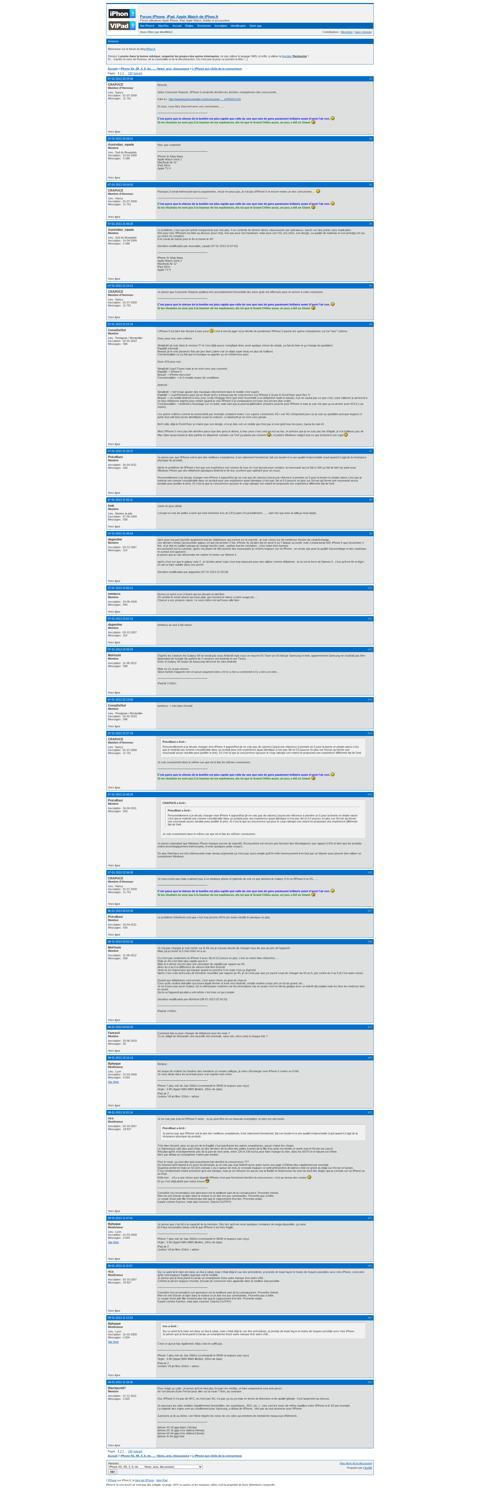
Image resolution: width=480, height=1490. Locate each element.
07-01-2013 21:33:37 (120, 451)
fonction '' (294, 56)
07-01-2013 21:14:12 (120, 285)
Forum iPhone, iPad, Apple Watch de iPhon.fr (179, 16)
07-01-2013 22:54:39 (120, 872)
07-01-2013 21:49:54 (120, 533)
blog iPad (162, 1480)
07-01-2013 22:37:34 (120, 733)
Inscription (220, 25)
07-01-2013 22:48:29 (120, 794)
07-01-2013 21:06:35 (120, 223)
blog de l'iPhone (144, 1480)
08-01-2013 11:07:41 (120, 1218)
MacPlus (163, 25)
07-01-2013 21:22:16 (120, 324)
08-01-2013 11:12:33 (120, 1317)
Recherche (204, 25)
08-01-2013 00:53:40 (120, 910)
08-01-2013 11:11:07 (120, 1265)
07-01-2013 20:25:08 (120, 78)
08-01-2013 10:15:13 (120, 1057)
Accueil (176, 25)
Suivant (137, 73)
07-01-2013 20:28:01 (120, 138)
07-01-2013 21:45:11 (120, 499)
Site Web (113, 1081)
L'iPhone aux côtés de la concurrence (217, 68)
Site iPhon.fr (147, 25)
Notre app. (256, 25)
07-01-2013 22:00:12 (120, 587)
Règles (189, 25)
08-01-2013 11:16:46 (120, 1382)
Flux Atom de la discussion (356, 1463)
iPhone (112, 1480)
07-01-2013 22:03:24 (120, 649)
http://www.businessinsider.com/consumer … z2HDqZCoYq (205, 99)
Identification (238, 25)
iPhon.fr (151, 48)
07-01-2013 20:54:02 (120, 184)
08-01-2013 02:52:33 (120, 941)
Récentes (346, 31)
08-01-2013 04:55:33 (120, 1026)
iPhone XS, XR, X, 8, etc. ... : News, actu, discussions (154, 68)
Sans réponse (363, 31)
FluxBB (367, 1467)
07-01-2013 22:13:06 (120, 699)
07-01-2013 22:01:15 (120, 618)
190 (130, 73)
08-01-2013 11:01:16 (120, 1112)
